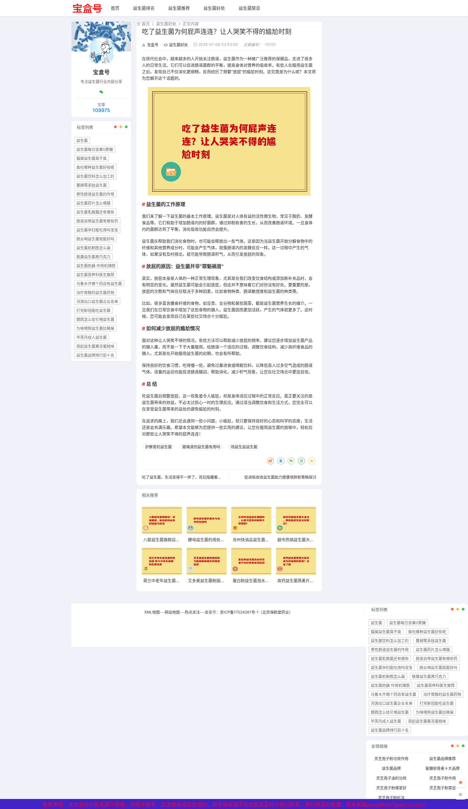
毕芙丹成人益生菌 (91, 337)
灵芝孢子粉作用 (442, 778)
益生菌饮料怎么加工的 (95, 176)
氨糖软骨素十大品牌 (442, 768)
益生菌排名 (144, 8)
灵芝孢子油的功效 (391, 778)
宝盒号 (152, 44)
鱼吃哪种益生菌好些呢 (95, 167)
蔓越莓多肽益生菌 (91, 185)
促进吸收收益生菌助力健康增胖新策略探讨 (280, 477)
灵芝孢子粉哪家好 (391, 787)
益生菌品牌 (391, 768)
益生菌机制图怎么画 (93, 247)
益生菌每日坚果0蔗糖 (94, 149)
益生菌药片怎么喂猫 (93, 203)
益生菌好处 (214, 8)
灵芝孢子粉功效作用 (391, 758)
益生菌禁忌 (249, 8)
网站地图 (172, 612)
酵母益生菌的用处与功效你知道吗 (218, 539)
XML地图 (152, 612)
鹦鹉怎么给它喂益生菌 (95, 319)
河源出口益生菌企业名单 (97, 301)
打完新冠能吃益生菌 (93, 310)
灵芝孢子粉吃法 (391, 797)
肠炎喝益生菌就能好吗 (95, 238)
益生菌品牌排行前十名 (95, 355)
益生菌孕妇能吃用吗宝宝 (97, 229)
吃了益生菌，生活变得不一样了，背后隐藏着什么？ (185, 477)
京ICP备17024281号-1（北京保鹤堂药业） (256, 612)
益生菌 (82, 140)
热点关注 (192, 612)
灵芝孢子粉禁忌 (442, 787)
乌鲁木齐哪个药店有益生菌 (99, 283)
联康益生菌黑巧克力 (93, 256)
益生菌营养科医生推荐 (95, 274)
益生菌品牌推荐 (442, 758)
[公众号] (101, 92)
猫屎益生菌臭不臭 (91, 158)
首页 (115, 8)
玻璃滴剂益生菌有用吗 (201, 446)
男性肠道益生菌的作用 (95, 194)
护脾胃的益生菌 (158, 446)
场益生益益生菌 (244, 446)
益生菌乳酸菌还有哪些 (95, 212)
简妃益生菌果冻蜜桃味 (95, 346)
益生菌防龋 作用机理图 (95, 265)
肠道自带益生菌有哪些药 (97, 221)
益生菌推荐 (179, 8)
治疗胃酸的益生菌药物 (95, 292)
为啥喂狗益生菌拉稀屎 (95, 328)
